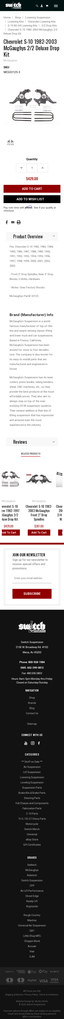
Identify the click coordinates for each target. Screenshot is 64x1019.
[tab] (32, 236)
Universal (32, 834)
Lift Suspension (32, 772)
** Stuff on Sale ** (32, 761)
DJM (32, 956)
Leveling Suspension (32, 782)
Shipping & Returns (14, 994)
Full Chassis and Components (32, 803)
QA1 (32, 930)
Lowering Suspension (32, 777)
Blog (32, 708)
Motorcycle (32, 824)
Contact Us (32, 713)
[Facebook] (6, 222)
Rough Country (32, 915)
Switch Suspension (32, 880)
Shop (32, 697)
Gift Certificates (32, 844)
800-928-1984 (36, 662)
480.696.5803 (34, 673)
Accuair (32, 946)
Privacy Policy (31, 994)
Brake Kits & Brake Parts (32, 792)
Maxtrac (32, 920)
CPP (32, 885)
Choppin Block (32, 941)
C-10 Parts (32, 813)
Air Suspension (32, 767)
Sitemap (32, 723)
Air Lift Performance (32, 890)
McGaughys (32, 870)
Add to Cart (37, 532)
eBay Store (32, 839)
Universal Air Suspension (32, 925)
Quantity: (32, 159)
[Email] (12, 222)
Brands (32, 703)
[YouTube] (25, 744)
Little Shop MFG (32, 935)
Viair (32, 951)
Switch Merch (32, 829)
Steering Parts (32, 798)
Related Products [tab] (30, 453)
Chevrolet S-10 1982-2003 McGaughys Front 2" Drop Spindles (37, 512)
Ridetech (32, 875)
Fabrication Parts (32, 808)
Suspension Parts (32, 787)
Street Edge (32, 896)
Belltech (32, 864)
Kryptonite (32, 906)
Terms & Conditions (48, 994)
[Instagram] (32, 744)
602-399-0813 (35, 667)
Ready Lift (32, 901)
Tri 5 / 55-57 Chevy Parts (32, 818)
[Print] (19, 222)
